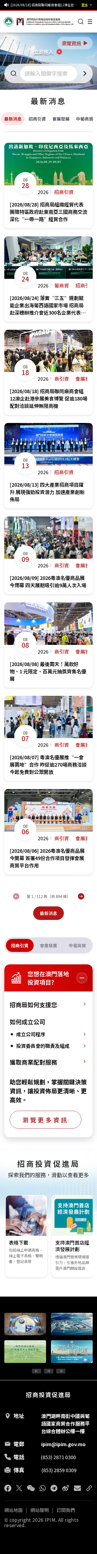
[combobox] (49, 73)
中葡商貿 (84, 118)
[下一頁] (81, 896)
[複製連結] (89, 1488)
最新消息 (13, 118)
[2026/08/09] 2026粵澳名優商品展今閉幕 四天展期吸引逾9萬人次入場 (45, 5)
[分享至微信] (31, 1488)
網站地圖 (13, 1510)
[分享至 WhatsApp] (42, 1488)
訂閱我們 (66, 1510)
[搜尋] (81, 21)
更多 (84, 5)
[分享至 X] (19, 1488)
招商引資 (37, 118)
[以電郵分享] (77, 1488)
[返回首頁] (14, 22)
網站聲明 (39, 1510)
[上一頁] (16, 896)
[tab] (20, 945)
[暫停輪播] (48, 1371)
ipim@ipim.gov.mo (63, 1444)
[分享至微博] (65, 1488)
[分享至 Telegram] (53, 1488)
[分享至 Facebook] (7, 1488)
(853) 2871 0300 (58, 1457)
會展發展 (61, 118)
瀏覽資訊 (75, 43)
